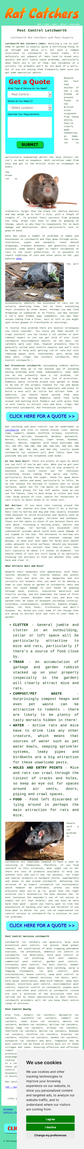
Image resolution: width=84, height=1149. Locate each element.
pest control (39, 990)
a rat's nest (14, 316)
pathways (71, 518)
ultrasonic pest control (22, 965)
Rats (47, 56)
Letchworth (12, 430)
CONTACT (63, 24)
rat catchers (30, 452)
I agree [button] (50, 1119)
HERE (19, 259)
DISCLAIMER (75, 24)
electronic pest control (34, 984)
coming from (22, 319)
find (16, 1015)
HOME (39, 24)
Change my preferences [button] (50, 1135)
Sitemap (8, 1109)
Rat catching (13, 427)
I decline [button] (50, 1127)
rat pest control (53, 971)
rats (65, 303)
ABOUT (54, 24)
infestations (13, 388)
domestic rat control (59, 952)
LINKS (46, 24)
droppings (11, 313)
